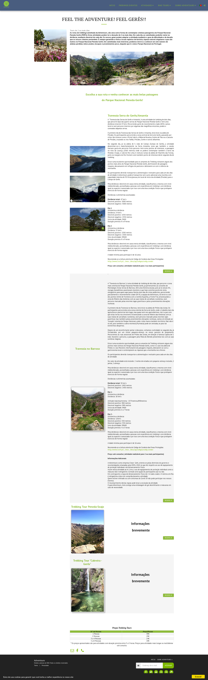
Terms (36, 665)
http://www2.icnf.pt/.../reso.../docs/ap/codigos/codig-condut (130, 261)
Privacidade (45, 665)
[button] (147, 5)
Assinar (168, 665)
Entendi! (198, 676)
